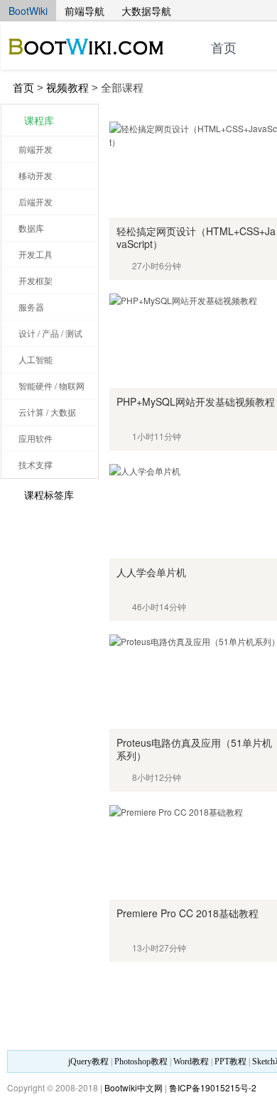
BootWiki (28, 11)
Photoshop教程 (141, 1061)
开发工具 (35, 254)
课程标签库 (49, 494)
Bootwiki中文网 (133, 1087)
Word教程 (191, 1061)
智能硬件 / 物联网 (51, 385)
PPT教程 (230, 1061)
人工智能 (35, 359)
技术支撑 (35, 464)
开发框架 (35, 280)
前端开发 (35, 149)
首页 (224, 48)
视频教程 (67, 88)
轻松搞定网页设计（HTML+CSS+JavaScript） (196, 237)
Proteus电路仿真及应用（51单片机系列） (194, 748)
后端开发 (35, 201)
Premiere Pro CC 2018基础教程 (187, 913)
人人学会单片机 (151, 572)
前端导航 (84, 11)
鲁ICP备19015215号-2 (212, 1087)
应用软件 (35, 438)
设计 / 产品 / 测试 (50, 333)
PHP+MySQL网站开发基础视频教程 (195, 401)
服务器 (31, 307)
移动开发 (35, 175)
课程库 (39, 120)
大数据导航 (146, 11)
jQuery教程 (88, 1061)
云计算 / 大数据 (47, 412)
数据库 (31, 228)
